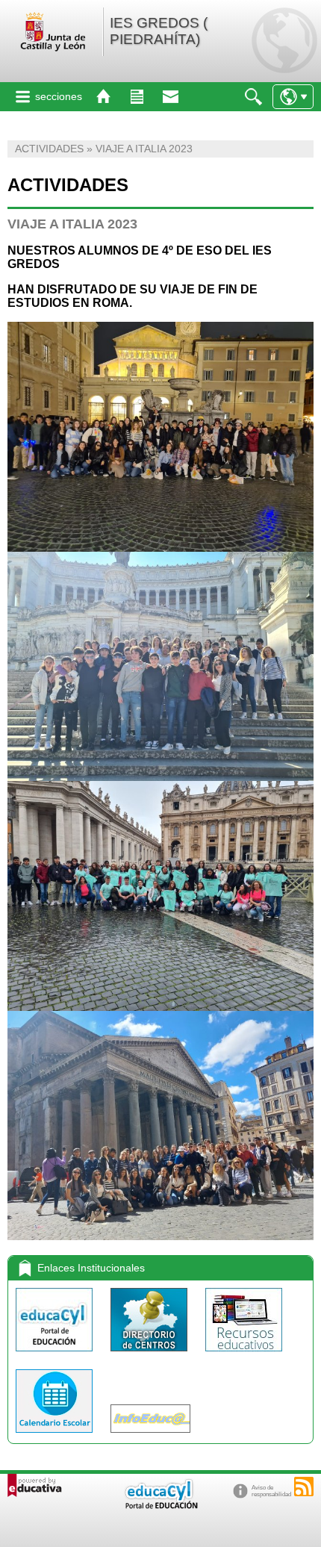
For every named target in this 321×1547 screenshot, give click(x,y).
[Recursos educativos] (244, 1354)
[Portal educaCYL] (55, 1354)
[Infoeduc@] (150, 1436)
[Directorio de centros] (150, 1354)
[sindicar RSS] (304, 1486)
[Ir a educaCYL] (160, 1505)
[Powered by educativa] (34, 1485)
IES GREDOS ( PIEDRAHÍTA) (159, 31)
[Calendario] (55, 1436)
